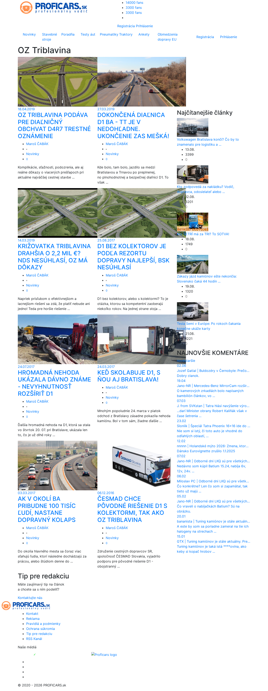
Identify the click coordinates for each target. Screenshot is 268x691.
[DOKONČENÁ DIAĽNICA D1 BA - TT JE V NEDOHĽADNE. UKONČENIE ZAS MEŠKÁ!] (141, 81)
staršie (190, 360)
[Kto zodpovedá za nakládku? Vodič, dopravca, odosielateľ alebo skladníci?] (192, 174)
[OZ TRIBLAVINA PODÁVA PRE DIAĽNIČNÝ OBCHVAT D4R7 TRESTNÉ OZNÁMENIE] (62, 81)
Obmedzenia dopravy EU (168, 36)
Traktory (126, 34)
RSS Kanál (34, 639)
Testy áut (88, 34)
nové (181, 360)
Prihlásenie (144, 26)
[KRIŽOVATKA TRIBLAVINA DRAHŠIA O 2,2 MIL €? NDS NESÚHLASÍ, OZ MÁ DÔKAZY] (62, 213)
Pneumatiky (108, 34)
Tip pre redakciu (39, 634)
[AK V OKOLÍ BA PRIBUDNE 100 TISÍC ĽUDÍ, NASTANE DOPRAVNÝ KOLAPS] (62, 465)
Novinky (29, 34)
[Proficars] (104, 654)
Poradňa (68, 34)
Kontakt (32, 613)
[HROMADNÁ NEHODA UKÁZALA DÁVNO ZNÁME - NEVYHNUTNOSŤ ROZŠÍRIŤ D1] (62, 339)
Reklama (33, 619)
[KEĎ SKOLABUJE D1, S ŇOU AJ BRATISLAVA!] (141, 339)
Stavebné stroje (49, 36)
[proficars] (55, 7)
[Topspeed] (44, 654)
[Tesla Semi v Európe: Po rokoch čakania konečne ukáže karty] (192, 311)
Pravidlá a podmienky (43, 624)
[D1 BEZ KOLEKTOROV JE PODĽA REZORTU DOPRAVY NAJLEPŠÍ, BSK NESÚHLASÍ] (141, 213)
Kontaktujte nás (30, 598)
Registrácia (126, 26)
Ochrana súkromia (40, 629)
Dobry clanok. (188, 376)
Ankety (143, 34)
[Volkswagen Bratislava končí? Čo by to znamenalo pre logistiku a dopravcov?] (192, 127)
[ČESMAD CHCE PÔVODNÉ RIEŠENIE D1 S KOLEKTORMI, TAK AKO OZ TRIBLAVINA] (141, 465)
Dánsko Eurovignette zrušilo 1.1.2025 (206, 451)
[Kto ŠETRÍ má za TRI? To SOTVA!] (192, 222)
